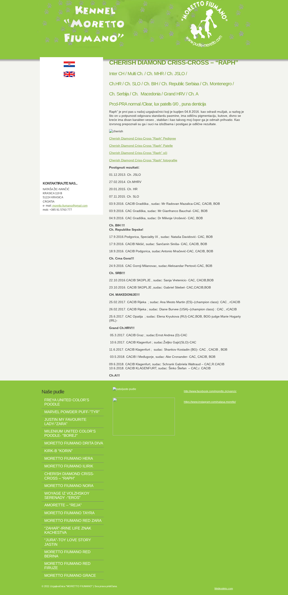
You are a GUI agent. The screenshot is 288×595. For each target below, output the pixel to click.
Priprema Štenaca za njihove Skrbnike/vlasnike (69, 136)
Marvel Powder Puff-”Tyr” (72, 412)
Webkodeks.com (223, 588)
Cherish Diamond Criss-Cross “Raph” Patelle (141, 145)
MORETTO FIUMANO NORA (68, 486)
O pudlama (69, 104)
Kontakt (69, 154)
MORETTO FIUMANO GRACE (70, 575)
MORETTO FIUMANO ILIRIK (68, 466)
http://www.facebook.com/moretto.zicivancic (210, 391)
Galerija (69, 144)
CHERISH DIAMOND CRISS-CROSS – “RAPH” (69, 476)
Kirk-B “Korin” (58, 451)
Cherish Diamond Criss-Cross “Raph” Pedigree (142, 138)
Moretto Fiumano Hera (68, 458)
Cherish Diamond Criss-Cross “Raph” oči (138, 153)
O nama (69, 94)
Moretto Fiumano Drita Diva (73, 443)
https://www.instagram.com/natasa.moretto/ (210, 401)
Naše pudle (69, 114)
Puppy (69, 124)
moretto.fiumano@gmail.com (70, 205)
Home (69, 84)
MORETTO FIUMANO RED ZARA (72, 520)
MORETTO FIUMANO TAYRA (69, 513)
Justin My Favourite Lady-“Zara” (65, 421)
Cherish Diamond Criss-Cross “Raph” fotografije (143, 160)
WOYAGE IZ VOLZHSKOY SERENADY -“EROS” (66, 495)
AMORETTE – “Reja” (63, 505)
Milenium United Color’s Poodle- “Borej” (70, 433)
